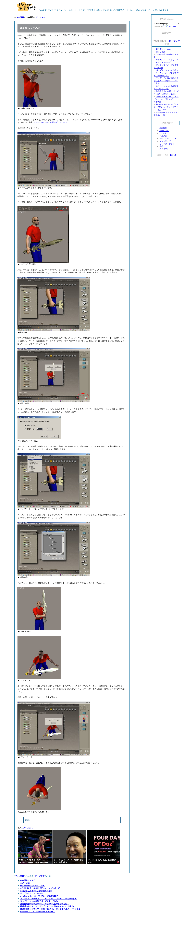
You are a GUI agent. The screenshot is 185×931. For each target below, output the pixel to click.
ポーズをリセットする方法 (31, 893)
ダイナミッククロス (167, 138)
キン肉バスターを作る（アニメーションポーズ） (41, 888)
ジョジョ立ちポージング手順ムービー (36, 891)
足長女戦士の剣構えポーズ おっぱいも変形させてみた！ (44, 904)
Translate (172, 26)
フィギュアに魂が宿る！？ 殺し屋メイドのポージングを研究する (48, 898)
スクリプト (164, 149)
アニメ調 (163, 136)
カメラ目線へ (27, 828)
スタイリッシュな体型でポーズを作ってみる (39, 901)
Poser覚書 (20, 17)
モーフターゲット (166, 144)
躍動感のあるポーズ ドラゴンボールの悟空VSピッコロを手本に (47, 906)
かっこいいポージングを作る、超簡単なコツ (39, 896)
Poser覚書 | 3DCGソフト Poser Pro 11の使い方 (57, 10)
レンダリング (165, 141)
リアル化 (163, 133)
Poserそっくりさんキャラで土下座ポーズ (37, 911)
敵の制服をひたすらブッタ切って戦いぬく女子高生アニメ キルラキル (50, 909)
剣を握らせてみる (27, 880)
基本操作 (163, 128)
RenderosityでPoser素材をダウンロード (50, 122)
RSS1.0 (173, 155)
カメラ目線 (25, 883)
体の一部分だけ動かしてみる (32, 885)
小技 (161, 146)
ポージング (40, 17)
